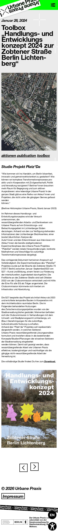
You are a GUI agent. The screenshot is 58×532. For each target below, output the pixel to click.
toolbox (43, 155)
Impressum (13, 496)
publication (26, 155)
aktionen (8, 155)
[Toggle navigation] (53, 5)
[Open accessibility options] (52, 526)
